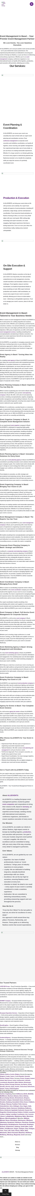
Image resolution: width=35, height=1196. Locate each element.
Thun (1, 1130)
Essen (26, 1102)
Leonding (13, 1114)
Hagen (25, 1106)
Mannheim (30, 1116)
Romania (17, 1084)
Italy (6, 1080)
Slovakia (2, 1086)
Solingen (21, 1128)
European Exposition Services (8, 1013)
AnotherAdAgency (5, 1037)
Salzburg (17, 1126)
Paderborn (18, 1122)
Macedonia (11, 1082)
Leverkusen (20, 1114)
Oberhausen (22, 1120)
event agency (11, 360)
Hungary (27, 1078)
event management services (8, 332)
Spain (12, 1086)
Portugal (12, 1084)
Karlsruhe (21, 1110)
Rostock (2, 1126)
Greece (22, 1078)
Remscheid (22, 1124)
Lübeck (2, 1116)
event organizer (15, 425)
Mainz (24, 1116)
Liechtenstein (20, 1080)
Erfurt (21, 1102)
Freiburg (2, 1104)
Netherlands (31, 1086)
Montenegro (27, 1082)
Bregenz (26, 1098)
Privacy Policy (5, 1194)
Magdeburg (18, 1116)
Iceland (32, 1078)
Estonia (2, 1078)
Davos (22, 1100)
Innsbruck (7, 1110)
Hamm (8, 1108)
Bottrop (26, 1096)
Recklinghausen (13, 1124)
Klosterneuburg (12, 1112)
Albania (2, 1074)
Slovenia (7, 1086)
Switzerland (23, 1086)
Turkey (7, 1088)
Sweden (17, 1086)
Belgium (17, 1074)
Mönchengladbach (11, 1118)
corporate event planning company (18, 551)
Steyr (26, 1128)
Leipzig (7, 1114)
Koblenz (20, 1112)
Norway (2, 1084)
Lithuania (27, 1080)
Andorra (7, 1074)
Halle (29, 1106)
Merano (2, 1118)
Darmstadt (15, 1100)
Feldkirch (31, 1102)
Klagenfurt (3, 1112)
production (27, 832)
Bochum (10, 1096)
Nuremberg (13, 1120)
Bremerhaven (19, 1098)
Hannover (14, 1108)
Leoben (2, 1114)
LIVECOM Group (5, 986)
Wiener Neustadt (13, 1132)
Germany (26, 807)
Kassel (27, 1110)
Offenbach (29, 1120)
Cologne (9, 1100)
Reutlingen (30, 1124)
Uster (12, 1130)
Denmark (27, 1076)
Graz (21, 1106)
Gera (11, 1106)
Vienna (17, 1130)
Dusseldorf (15, 1102)
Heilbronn (28, 1108)
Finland (7, 1078)
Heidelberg (21, 1108)
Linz (26, 1114)
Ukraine (2, 1088)
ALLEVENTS (5, 1172)
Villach (22, 1130)
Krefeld (25, 1112)
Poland (7, 1084)
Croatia (7, 1076)
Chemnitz (3, 1100)
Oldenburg (3, 1122)
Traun (5, 1130)
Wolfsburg (29, 1132)
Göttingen (16, 1106)
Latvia (14, 1080)
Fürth (20, 1104)
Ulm (9, 1130)
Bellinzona (19, 1094)
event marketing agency (12, 652)
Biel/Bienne (3, 1096)
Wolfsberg (3, 1134)
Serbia (30, 1084)
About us (17, 1141)
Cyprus (12, 1076)
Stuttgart (31, 1128)
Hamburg (3, 1108)
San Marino (24, 1084)
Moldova (20, 1082)
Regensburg (4, 1124)
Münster (2, 1120)
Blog (17, 1147)
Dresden (2, 1102)
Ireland (2, 1080)
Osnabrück (10, 1122)
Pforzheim (25, 1122)
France (12, 1078)
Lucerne (30, 1114)
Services (17, 1144)
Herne (2, 1110)
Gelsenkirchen (4, 1106)
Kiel (31, 1110)
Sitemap (17, 1150)
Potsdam (31, 1122)
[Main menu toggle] (31, 4)
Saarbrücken (10, 1126)
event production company (25, 683)
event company (20, 618)
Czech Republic (19, 1076)
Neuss (8, 1120)
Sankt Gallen (24, 1126)
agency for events (14, 711)
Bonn (21, 1096)
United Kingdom (14, 1088)
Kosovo (9, 1080)
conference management (10, 140)
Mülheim (26, 1118)
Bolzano (16, 1096)
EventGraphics (4, 1025)
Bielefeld (30, 1094)
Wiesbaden (3, 1132)
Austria (12, 1074)
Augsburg (8, 1094)
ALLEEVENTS (12, 795)
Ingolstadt (14, 1110)
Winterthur (21, 1132)
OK (5, 1190)
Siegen (16, 1128)
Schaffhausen (9, 1128)
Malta (16, 1082)
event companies (8, 804)
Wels (26, 1130)
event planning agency (14, 459)
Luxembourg (3, 1082)
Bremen (12, 1098)
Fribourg (8, 1104)
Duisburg (9, 1102)
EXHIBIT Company (5, 1000)
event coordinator (16, 589)
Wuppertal (17, 1134)
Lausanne (31, 1112)
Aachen (2, 1094)
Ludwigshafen (9, 1116)
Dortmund (27, 1100)
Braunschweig (4, 1098)
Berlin (25, 1094)
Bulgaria (2, 1076)
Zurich (23, 1134)
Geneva (24, 1104)
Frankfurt (15, 1104)
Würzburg (10, 1134)
